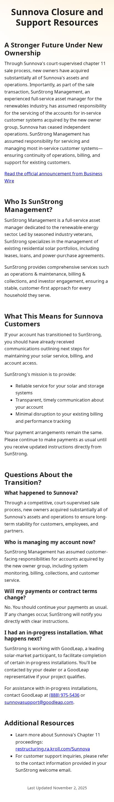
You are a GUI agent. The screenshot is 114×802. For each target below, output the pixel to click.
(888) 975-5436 (64, 695)
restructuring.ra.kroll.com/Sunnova (52, 749)
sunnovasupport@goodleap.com (38, 702)
